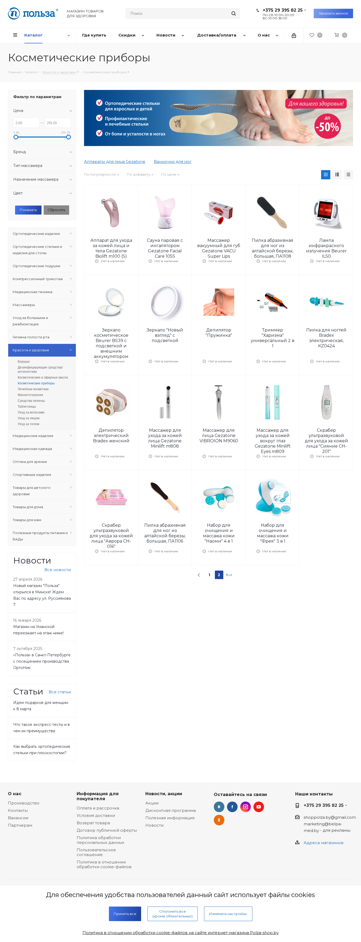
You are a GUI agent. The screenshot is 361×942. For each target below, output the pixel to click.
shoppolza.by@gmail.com (330, 817)
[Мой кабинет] (294, 35)
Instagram (245, 807)
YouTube (258, 807)
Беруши (24, 361)
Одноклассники (219, 820)
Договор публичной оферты (107, 830)
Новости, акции (163, 793)
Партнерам (20, 825)
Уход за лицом (28, 418)
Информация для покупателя (98, 796)
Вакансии (18, 817)
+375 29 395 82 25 (283, 10)
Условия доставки (96, 815)
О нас (14, 793)
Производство (23, 803)
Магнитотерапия (30, 395)
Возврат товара (93, 822)
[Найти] (233, 13)
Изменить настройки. (228, 914)
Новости (154, 825)
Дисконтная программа (170, 810)
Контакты (18, 810)
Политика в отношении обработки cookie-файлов (104, 864)
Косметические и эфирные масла (43, 377)
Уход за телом (28, 424)
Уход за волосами (31, 412)
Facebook (232, 807)
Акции (152, 803)
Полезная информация (170, 817)
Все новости (57, 569)
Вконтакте (219, 807)
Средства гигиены (31, 401)
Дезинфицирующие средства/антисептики (40, 370)
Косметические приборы (36, 383)
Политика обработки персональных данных (100, 840)
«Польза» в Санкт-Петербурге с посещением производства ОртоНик (42, 661)
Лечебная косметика (33, 389)
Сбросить (56, 210)
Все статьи (60, 691)
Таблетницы (27, 406)
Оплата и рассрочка (98, 808)
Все (229, 575)
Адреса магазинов (324, 842)
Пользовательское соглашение (96, 852)
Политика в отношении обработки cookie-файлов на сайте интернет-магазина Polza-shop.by (180, 932)
